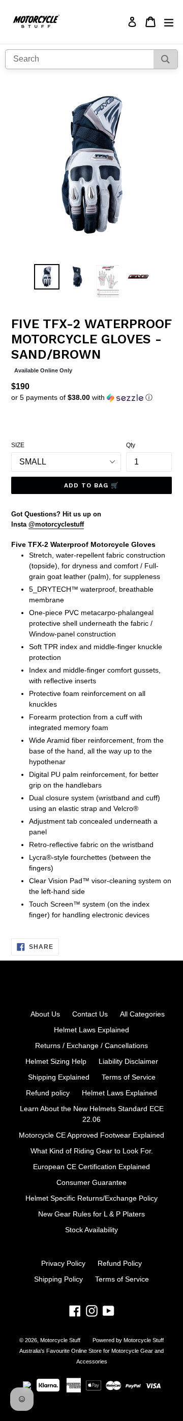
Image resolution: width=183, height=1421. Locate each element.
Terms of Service (129, 1077)
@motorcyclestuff (56, 524)
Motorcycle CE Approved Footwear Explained (91, 1135)
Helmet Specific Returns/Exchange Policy (91, 1198)
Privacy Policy (63, 1263)
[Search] (165, 59)
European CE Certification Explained (91, 1167)
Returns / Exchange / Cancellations (91, 1045)
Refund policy (48, 1093)
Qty (130, 445)
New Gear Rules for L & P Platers (91, 1214)
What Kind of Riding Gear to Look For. (91, 1151)
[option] (47, 277)
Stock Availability (91, 1230)
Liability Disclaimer (128, 1061)
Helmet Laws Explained (91, 1030)
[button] (91, 397)
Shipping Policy (58, 1279)
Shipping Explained (58, 1077)
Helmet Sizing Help (55, 1061)
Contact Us (90, 1014)
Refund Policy (120, 1263)
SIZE (17, 445)
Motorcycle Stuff (60, 1340)
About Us (45, 1014)
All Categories (142, 1014)
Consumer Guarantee (91, 1182)
